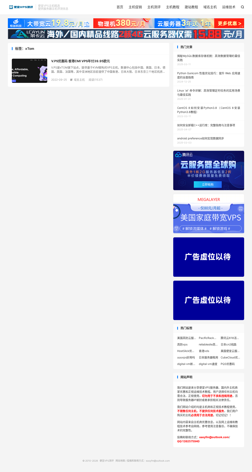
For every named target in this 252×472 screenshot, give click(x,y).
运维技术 (228, 7)
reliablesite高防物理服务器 (209, 344)
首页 (120, 7)
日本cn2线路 (228, 344)
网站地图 (120, 460)
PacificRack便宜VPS (209, 338)
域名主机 (210, 7)
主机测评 (154, 7)
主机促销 (135, 7)
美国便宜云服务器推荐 (230, 351)
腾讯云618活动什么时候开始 (230, 338)
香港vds (204, 351)
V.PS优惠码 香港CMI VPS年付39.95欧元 (80, 61)
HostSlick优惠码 (187, 351)
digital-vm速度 (208, 364)
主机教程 (172, 7)
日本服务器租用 (208, 357)
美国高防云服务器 (187, 338)
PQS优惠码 (228, 364)
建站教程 (191, 7)
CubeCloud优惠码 (230, 357)
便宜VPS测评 (21, 7)
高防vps (182, 344)
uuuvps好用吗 (186, 357)
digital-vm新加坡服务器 (187, 364)
